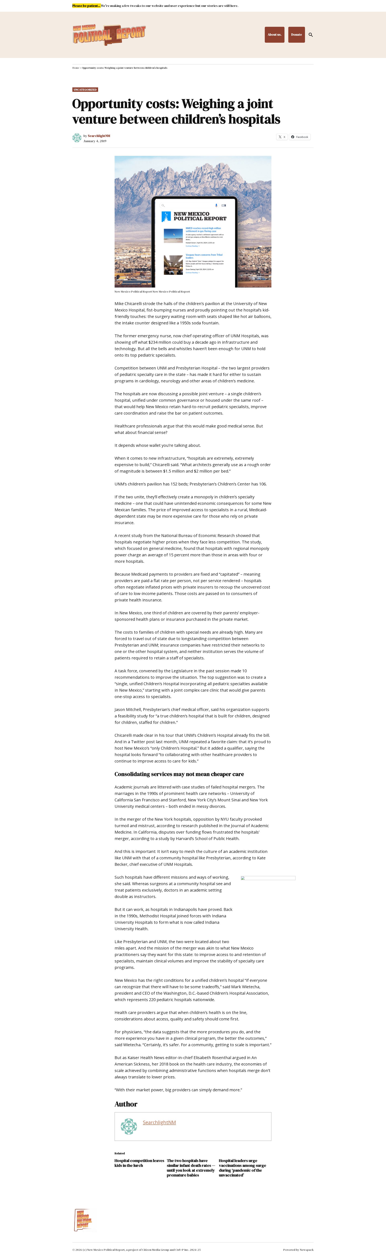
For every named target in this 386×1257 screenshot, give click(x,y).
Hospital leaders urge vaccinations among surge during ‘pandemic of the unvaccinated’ (242, 1168)
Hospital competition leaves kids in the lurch (139, 1163)
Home (75, 67)
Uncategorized (85, 90)
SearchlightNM (99, 135)
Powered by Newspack (298, 1250)
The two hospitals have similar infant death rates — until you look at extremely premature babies (191, 1168)
